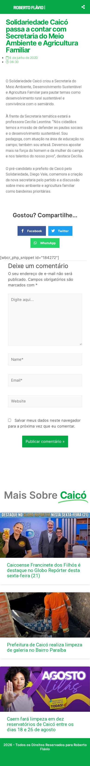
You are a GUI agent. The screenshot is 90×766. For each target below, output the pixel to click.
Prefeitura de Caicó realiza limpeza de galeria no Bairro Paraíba (44, 647)
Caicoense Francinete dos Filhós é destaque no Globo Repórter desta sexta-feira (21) (44, 570)
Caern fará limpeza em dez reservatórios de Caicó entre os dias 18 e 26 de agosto (40, 724)
